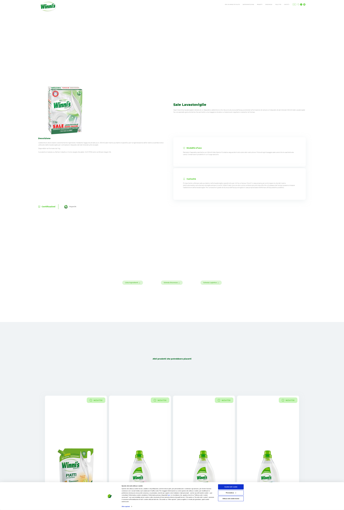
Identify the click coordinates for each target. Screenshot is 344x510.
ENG (294, 4)
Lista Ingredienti (131, 282)
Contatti (286, 4)
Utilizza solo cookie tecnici (231, 498)
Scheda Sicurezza (171, 282)
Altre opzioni (126, 506)
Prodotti (259, 4)
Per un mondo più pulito (232, 4)
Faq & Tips (278, 4)
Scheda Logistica (210, 282)
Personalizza (230, 492)
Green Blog (268, 4)
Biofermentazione (248, 4)
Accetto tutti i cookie (230, 487)
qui (169, 495)
